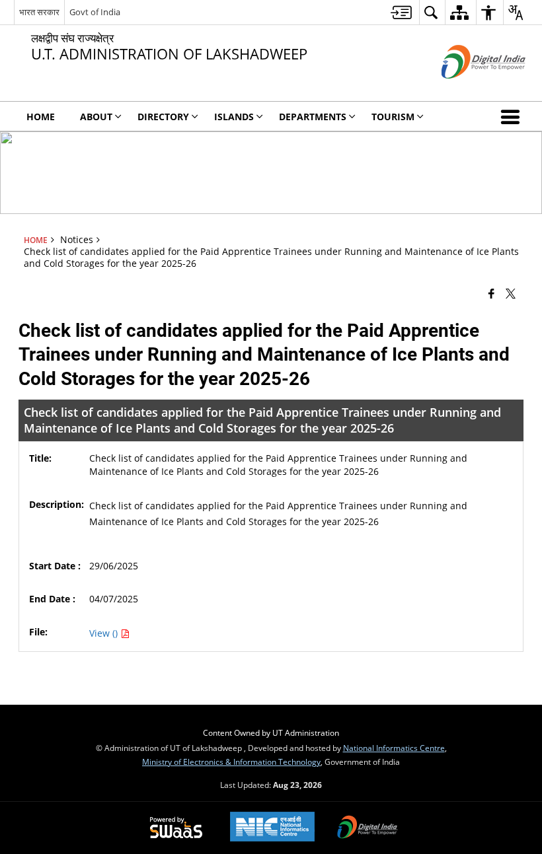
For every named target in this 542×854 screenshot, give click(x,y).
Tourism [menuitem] (392, 116)
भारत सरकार (39, 12)
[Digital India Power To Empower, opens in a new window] (367, 828)
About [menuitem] (96, 116)
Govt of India (94, 12)
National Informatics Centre (394, 747)
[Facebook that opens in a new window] (491, 293)
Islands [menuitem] (234, 116)
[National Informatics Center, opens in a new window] (272, 828)
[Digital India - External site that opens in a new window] (467, 89)
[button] (513, 116)
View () (104, 633)
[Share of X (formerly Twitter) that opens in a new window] (510, 293)
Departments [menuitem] (312, 116)
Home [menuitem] (40, 116)
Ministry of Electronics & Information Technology (231, 761)
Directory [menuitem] (163, 116)
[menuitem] (401, 12)
